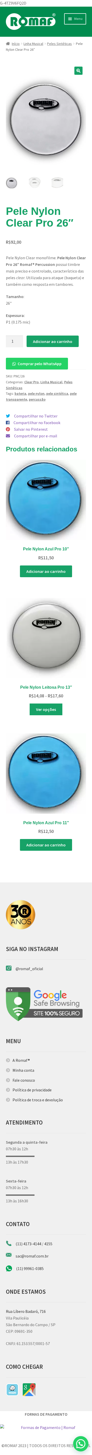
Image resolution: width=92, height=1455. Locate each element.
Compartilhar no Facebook (37, 422)
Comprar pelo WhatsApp (40, 363)
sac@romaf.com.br (32, 1256)
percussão (37, 399)
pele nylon (36, 393)
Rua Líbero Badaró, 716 (26, 1311)
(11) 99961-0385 (30, 1268)
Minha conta (23, 1070)
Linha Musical (33, 43)
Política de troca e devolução (38, 1099)
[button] (78, 71)
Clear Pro (31, 382)
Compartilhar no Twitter (35, 415)
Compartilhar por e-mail (35, 435)
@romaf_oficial (29, 968)
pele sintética (57, 393)
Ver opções (46, 709)
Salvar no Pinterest (31, 429)
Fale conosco (24, 1080)
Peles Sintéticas (59, 43)
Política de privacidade (32, 1089)
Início (16, 43)
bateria (20, 393)
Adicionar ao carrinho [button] (46, 571)
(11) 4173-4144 (28, 1243)
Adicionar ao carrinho (52, 341)
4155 (48, 1243)
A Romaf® (21, 1060)
